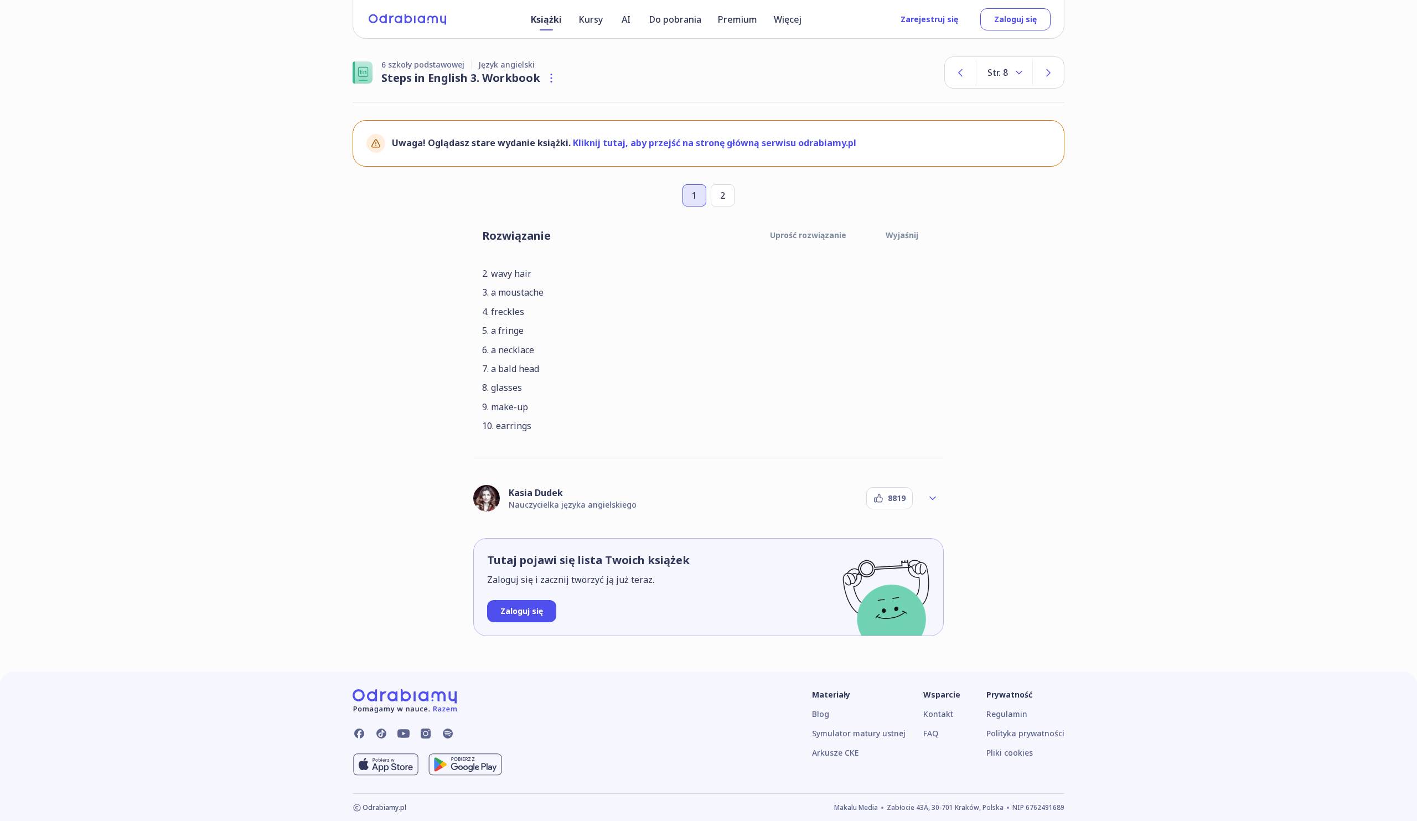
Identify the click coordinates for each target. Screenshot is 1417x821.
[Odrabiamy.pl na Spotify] (447, 733)
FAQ (930, 733)
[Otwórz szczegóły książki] (551, 78)
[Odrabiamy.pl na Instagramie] (425, 733)
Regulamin (1006, 714)
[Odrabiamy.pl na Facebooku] (359, 733)
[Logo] (407, 19)
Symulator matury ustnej (859, 733)
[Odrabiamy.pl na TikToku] (381, 733)
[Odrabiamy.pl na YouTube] (403, 733)
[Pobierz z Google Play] (465, 764)
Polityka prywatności (1025, 733)
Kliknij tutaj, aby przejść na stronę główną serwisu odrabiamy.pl (714, 143)
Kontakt (938, 714)
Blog (820, 714)
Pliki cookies (1009, 752)
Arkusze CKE (835, 752)
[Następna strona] (1048, 72)
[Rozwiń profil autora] (933, 498)
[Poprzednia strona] (960, 72)
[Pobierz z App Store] (386, 764)
